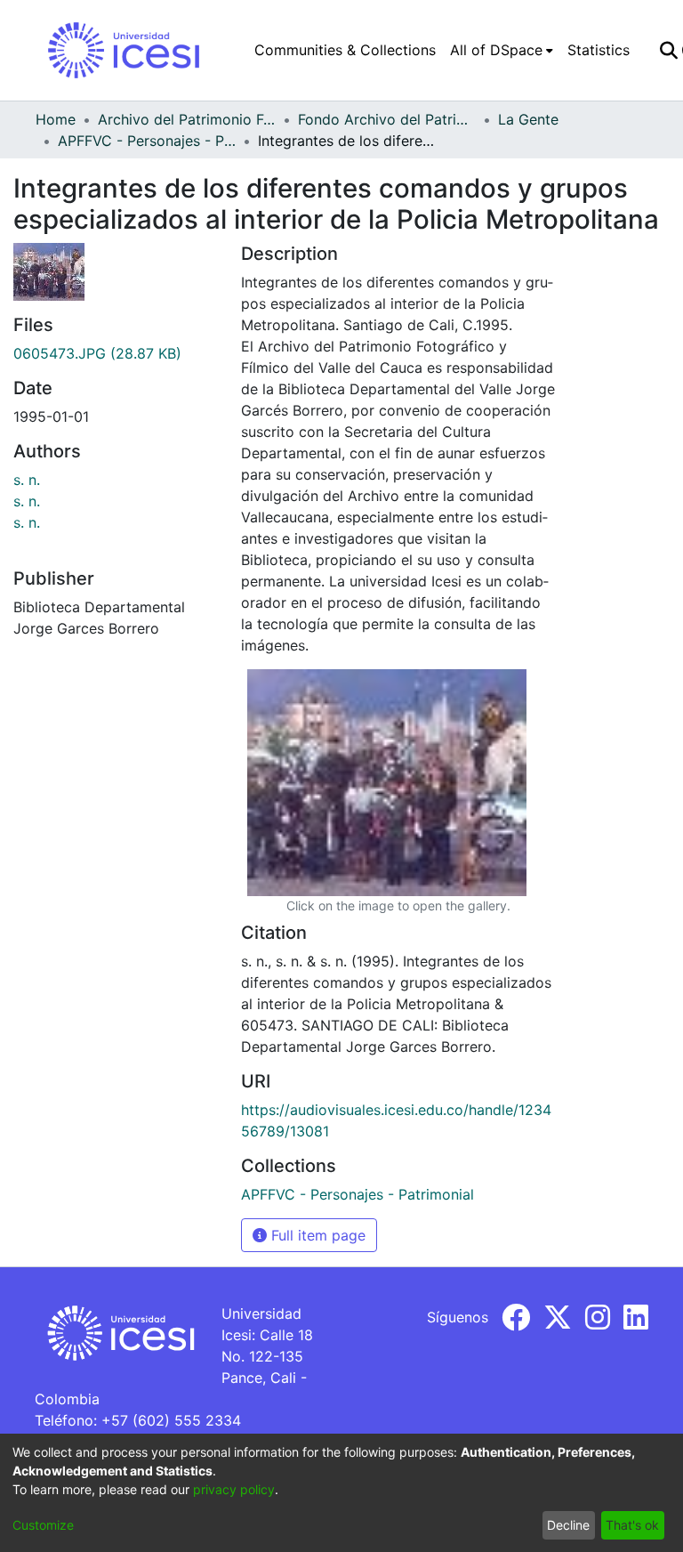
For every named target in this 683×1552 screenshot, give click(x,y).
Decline (568, 1524)
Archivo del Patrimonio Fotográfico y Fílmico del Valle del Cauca (187, 119)
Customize (43, 1524)
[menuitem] (501, 50)
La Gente (528, 119)
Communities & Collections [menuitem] (345, 50)
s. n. (26, 480)
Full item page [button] (316, 1235)
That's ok (632, 1524)
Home (56, 119)
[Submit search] (668, 50)
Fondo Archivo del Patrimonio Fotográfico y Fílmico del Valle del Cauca (387, 119)
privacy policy (234, 1489)
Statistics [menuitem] (598, 50)
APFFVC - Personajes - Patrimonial (147, 141)
